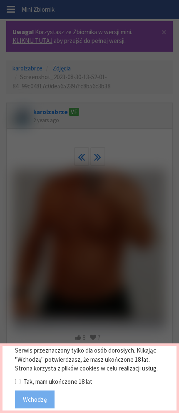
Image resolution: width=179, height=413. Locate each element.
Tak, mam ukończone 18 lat (57, 381)
